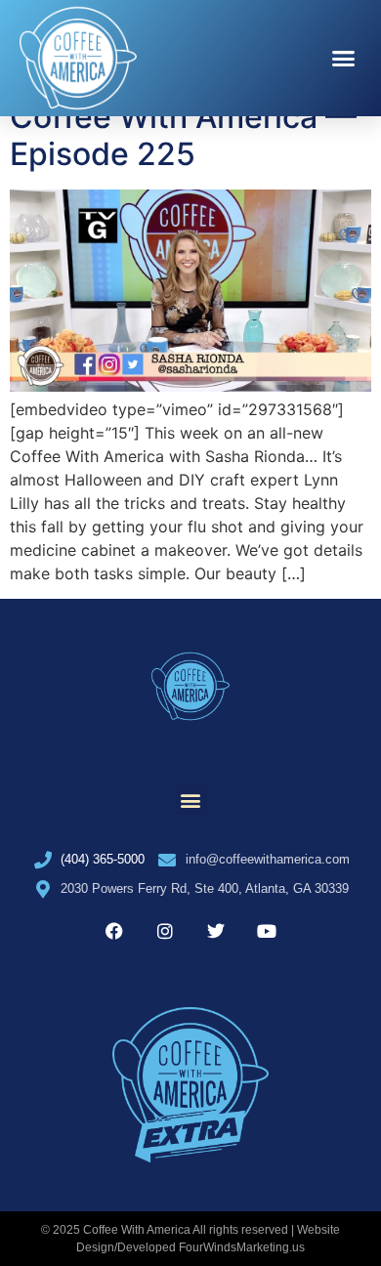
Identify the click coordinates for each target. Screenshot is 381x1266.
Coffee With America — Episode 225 (183, 135)
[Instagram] (165, 931)
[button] (343, 58)
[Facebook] (114, 931)
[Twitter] (215, 931)
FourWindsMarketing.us (242, 1247)
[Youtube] (266, 931)
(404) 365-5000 (103, 859)
